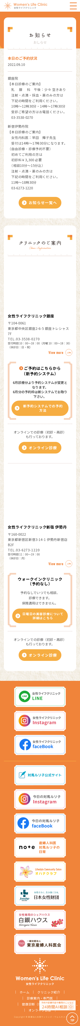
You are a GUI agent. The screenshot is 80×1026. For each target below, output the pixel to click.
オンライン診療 (43, 447)
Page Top (72, 1018)
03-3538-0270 (28, 338)
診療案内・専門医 (40, 998)
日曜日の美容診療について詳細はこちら (42, 615)
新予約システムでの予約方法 (43, 408)
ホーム (24, 992)
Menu (73, 6)
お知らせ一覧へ (43, 202)
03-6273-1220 (28, 549)
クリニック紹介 (48, 992)
